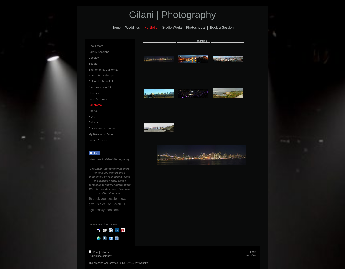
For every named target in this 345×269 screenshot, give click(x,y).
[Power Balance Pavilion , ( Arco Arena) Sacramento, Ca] (193, 93)
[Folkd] (117, 230)
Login (253, 252)
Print (95, 252)
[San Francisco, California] (159, 59)
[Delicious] (99, 230)
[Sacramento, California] (193, 59)
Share (95, 153)
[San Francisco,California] (228, 59)
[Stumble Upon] (99, 238)
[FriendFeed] (117, 238)
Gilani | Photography (172, 14)
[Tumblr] (105, 238)
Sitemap (105, 252)
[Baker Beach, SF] (159, 127)
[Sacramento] (159, 93)
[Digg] (105, 230)
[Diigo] (111, 238)
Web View (250, 255)
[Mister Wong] (123, 230)
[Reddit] (111, 230)
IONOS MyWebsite (137, 263)
